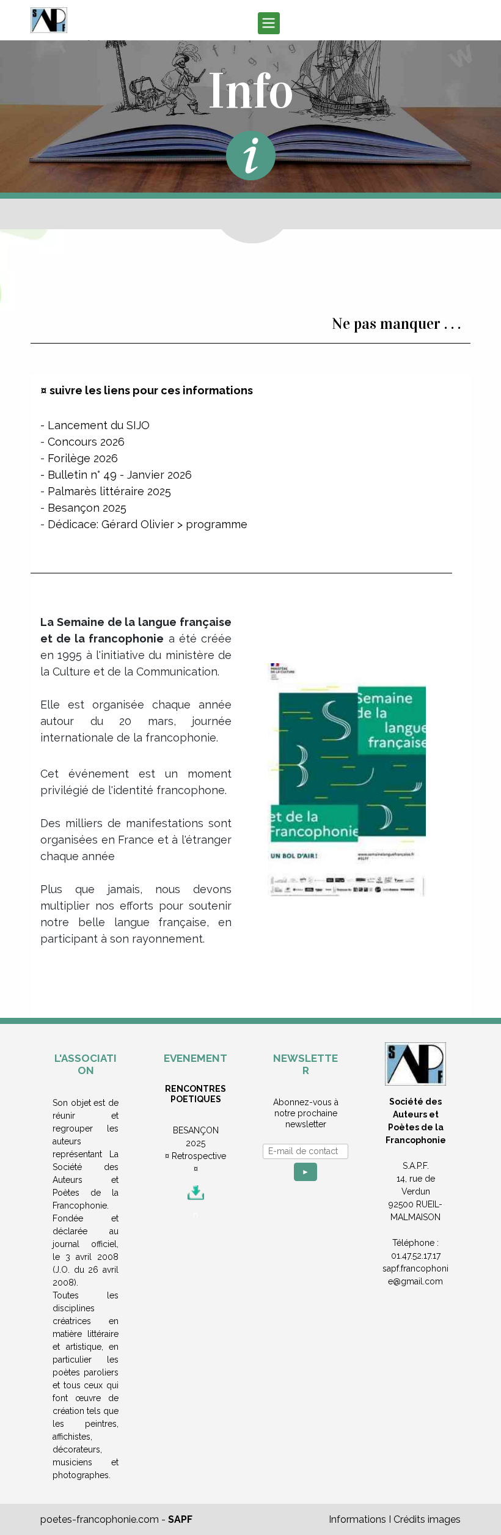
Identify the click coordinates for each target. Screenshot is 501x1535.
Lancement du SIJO (99, 425)
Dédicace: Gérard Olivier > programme (147, 524)
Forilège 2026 (83, 458)
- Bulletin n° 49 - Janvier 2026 (116, 474)
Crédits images (427, 1519)
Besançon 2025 (87, 507)
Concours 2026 (86, 441)
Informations (357, 1519)
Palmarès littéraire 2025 (109, 491)
